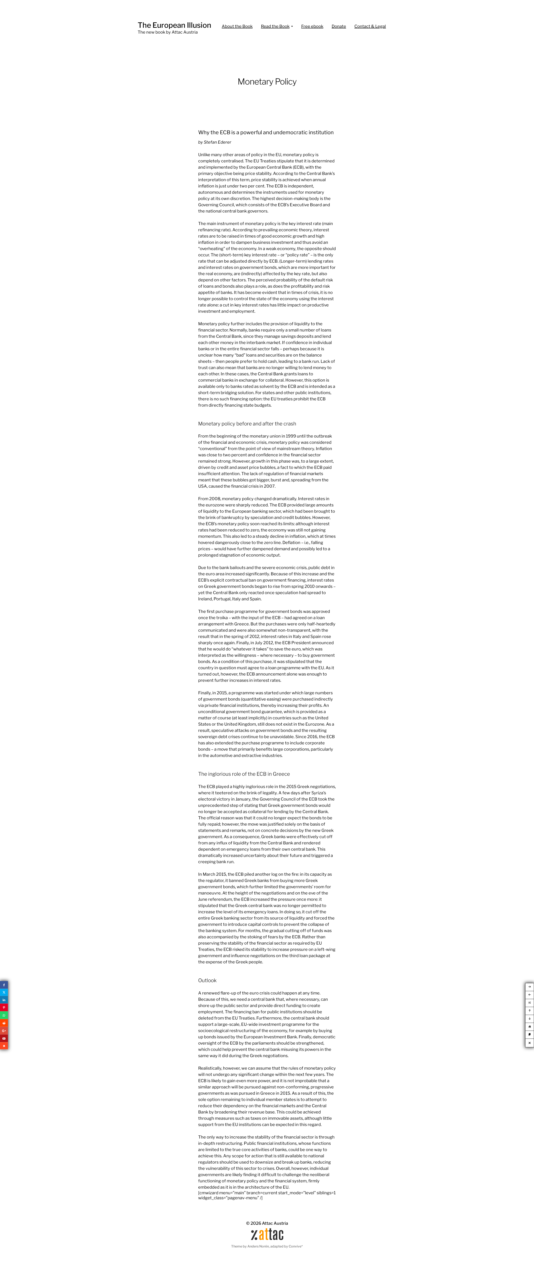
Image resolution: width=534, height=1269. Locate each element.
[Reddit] (4, 1023)
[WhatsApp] (4, 1015)
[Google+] (4, 1031)
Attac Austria (275, 1223)
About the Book (237, 26)
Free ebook (312, 26)
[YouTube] (4, 1038)
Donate (339, 26)
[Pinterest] (4, 1007)
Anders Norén (258, 1246)
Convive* (296, 1246)
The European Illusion (174, 25)
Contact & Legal (370, 26)
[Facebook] (4, 985)
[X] (4, 992)
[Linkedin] (4, 1000)
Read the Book (275, 26)
